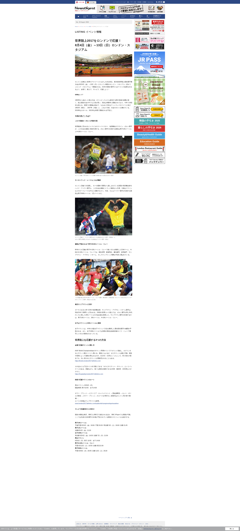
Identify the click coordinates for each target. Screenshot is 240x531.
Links (146, 523)
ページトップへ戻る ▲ (125, 517)
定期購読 (144, 2)
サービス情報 (91, 523)
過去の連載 (121, 523)
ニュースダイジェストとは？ (119, 2)
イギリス (80, 2)
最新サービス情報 (147, 33)
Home (76, 26)
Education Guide (149, 142)
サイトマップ (113, 523)
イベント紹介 (88, 26)
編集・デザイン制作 (131, 2)
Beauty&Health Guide (149, 135)
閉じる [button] (232, 528)
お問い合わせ (99, 523)
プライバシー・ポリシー (152, 528)
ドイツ (91, 2)
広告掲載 (139, 2)
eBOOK (84, 523)
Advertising (150, 2)
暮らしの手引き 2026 (149, 128)
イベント (82, 26)
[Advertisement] (89, 466)
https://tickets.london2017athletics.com (88, 361)
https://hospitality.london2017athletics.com (89, 374)
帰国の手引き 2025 (149, 121)
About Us (127, 523)
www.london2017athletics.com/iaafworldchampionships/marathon (97, 403)
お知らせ (78, 523)
